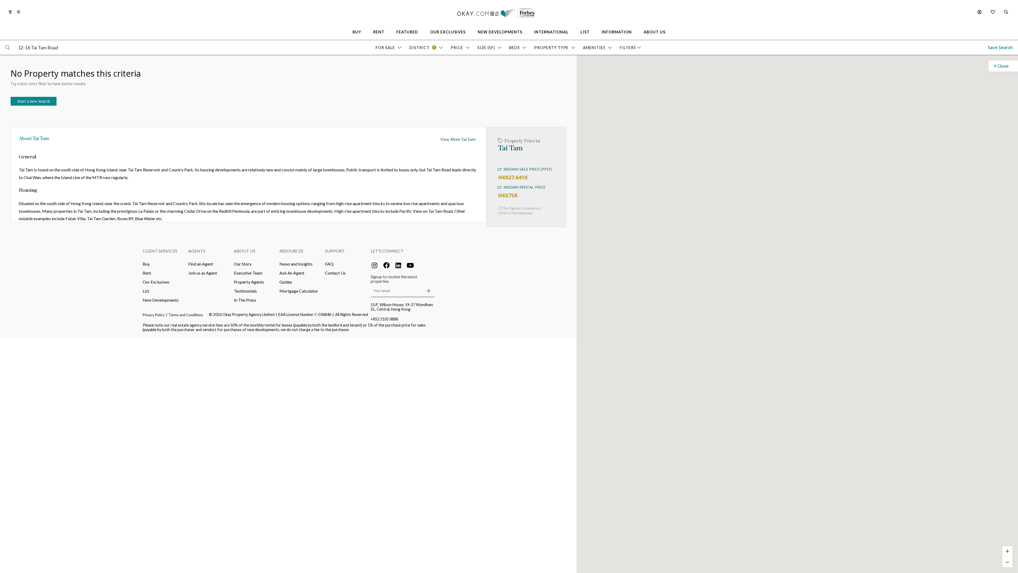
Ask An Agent (291, 272)
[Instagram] (375, 265)
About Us (244, 250)
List (146, 290)
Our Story (243, 263)
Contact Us (335, 272)
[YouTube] (410, 265)
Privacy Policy (154, 315)
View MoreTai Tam (458, 139)
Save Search (1000, 47)
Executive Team (248, 272)
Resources (291, 250)
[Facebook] (386, 265)
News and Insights (296, 263)
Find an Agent (200, 263)
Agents (196, 250)
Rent (147, 272)
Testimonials (245, 290)
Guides (285, 281)
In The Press (245, 299)
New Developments (161, 299)
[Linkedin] (398, 265)
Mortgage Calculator (298, 290)
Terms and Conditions (186, 315)
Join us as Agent (202, 272)
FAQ (329, 263)
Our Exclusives (156, 281)
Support (335, 250)
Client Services (160, 250)
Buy (146, 263)
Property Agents (249, 281)
